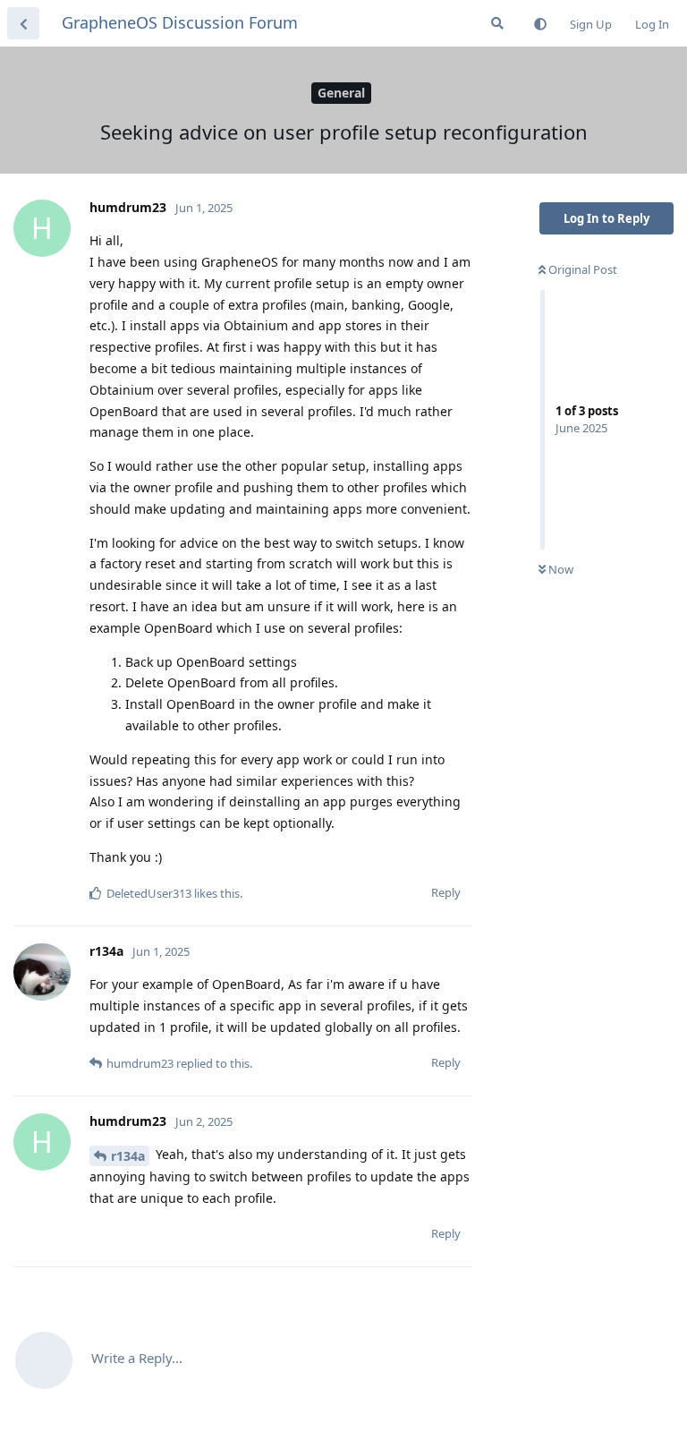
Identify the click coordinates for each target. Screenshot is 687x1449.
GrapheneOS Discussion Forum (180, 22)
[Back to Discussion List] (23, 23)
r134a (128, 1155)
